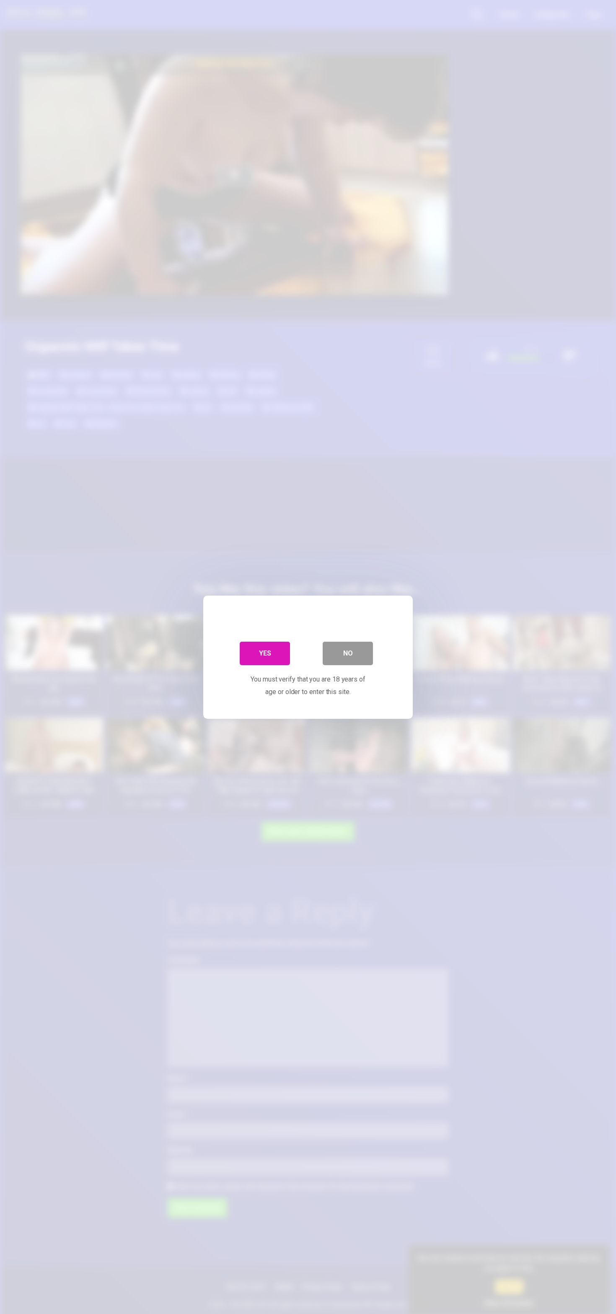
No (348, 653)
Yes (265, 653)
